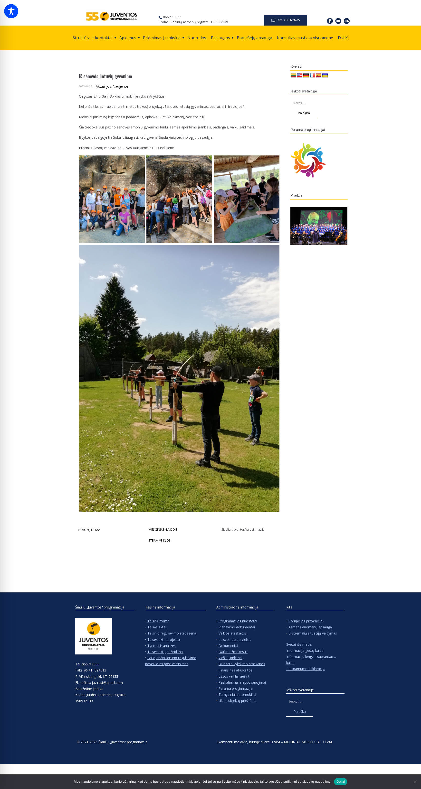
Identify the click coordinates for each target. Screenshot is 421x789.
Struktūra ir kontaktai (93, 37)
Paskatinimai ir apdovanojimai (242, 682)
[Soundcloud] (347, 21)
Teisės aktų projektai (164, 639)
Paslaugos (220, 37)
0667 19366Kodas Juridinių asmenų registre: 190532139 (193, 19)
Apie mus (127, 37)
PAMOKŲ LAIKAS (89, 530)
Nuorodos (196, 37)
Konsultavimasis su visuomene (305, 37)
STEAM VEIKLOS (160, 540)
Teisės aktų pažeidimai (165, 651)
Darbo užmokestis (233, 651)
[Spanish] (319, 75)
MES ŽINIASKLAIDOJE (163, 529)
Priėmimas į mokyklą (162, 37)
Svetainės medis (299, 644)
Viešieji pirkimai (230, 657)
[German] (306, 75)
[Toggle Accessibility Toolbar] (11, 11)
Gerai (340, 781)
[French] (312, 75)
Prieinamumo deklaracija (305, 668)
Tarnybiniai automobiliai (237, 694)
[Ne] (414, 781)
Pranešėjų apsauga (254, 37)
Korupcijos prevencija (305, 621)
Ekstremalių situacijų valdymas (312, 633)
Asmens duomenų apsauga (310, 627)
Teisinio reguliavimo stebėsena (171, 633)
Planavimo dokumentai (237, 627)
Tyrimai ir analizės (161, 645)
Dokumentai (228, 645)
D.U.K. (343, 37)
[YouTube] (338, 21)
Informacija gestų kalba (305, 650)
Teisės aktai (156, 627)
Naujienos (121, 86)
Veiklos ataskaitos (233, 633)
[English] (300, 75)
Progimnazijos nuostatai (238, 621)
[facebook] (330, 21)
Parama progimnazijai (236, 688)
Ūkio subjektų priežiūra (237, 700)
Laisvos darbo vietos (234, 639)
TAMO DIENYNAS (287, 20)
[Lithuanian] (293, 75)
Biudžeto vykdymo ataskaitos (242, 664)
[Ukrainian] (325, 75)
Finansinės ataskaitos (235, 670)
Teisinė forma (158, 621)
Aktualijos (103, 86)
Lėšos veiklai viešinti (234, 676)
